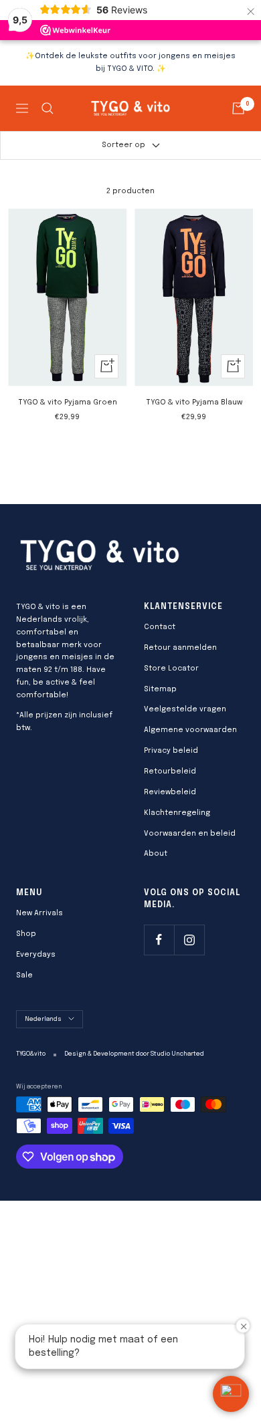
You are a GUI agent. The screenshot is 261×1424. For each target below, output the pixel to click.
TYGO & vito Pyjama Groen (67, 402)
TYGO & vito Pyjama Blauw (194, 402)
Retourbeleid (170, 771)
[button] (230, 1394)
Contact (159, 627)
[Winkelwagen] (238, 108)
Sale (24, 975)
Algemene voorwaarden (190, 730)
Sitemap (160, 689)
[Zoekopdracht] (47, 108)
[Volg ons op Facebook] (159, 940)
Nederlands (43, 1019)
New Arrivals (39, 913)
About (155, 854)
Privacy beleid (171, 751)
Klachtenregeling (177, 813)
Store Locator (171, 669)
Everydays (36, 955)
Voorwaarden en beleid (190, 834)
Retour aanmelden (180, 648)
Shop (26, 934)
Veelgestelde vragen (185, 709)
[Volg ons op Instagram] (189, 940)
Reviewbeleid (170, 792)
